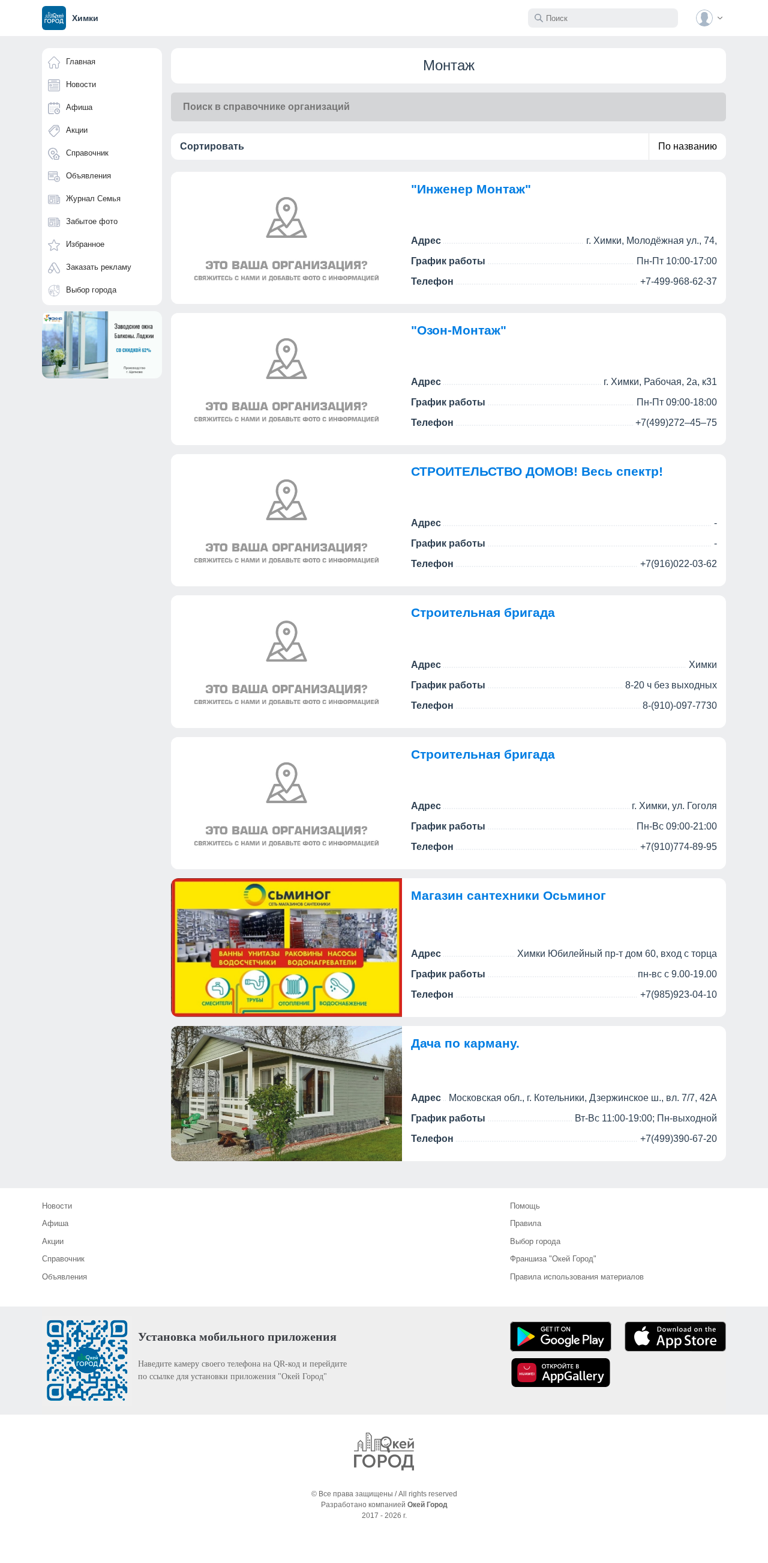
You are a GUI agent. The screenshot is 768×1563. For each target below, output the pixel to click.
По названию (687, 146)
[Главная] (384, 1451)
